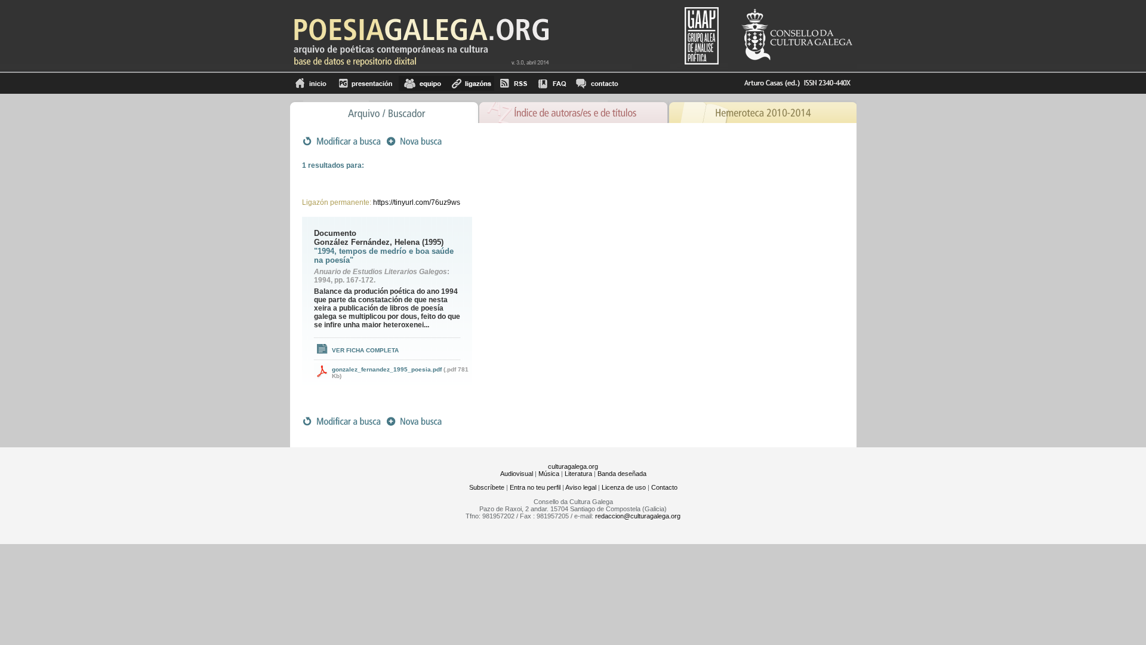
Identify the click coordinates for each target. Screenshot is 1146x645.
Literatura (578, 473)
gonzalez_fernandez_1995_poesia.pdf (387, 369)
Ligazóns (470, 83)
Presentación (365, 83)
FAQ (552, 83)
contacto (596, 83)
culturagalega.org (573, 466)
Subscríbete (486, 487)
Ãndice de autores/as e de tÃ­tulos (573, 111)
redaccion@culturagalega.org (637, 516)
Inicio (311, 83)
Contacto (664, 487)
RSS (513, 83)
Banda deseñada (621, 473)
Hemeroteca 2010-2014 (762, 111)
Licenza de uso (624, 487)
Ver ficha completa (365, 350)
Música (548, 473)
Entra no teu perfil (535, 487)
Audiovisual (516, 473)
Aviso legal (580, 487)
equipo (422, 83)
